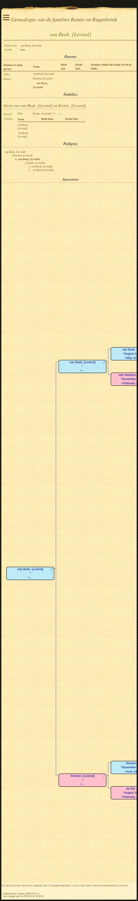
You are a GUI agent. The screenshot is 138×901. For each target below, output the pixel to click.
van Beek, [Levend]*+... (30, 573)
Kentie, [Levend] (42, 113)
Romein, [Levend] (42, 78)
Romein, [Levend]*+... (82, 780)
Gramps (21, 893)
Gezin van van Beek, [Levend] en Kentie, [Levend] (45, 105)
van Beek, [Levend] (43, 73)
